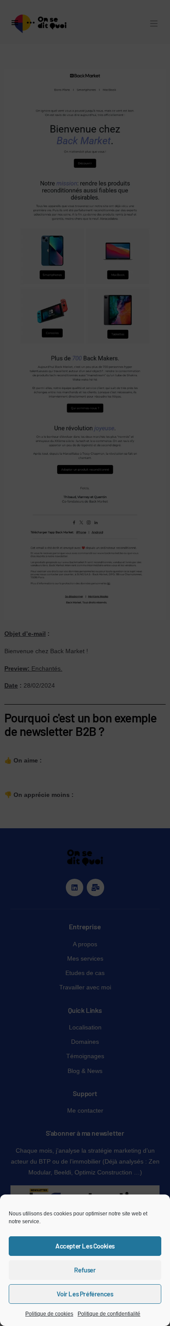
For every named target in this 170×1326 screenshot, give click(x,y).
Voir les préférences (85, 1294)
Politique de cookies (49, 1314)
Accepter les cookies (85, 1246)
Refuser (84, 1270)
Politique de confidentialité (109, 1314)
